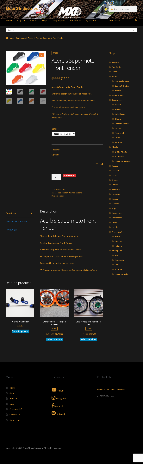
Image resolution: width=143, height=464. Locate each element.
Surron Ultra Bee (122, 86)
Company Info (58, 20)
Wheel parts (117, 250)
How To (33, 20)
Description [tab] (11, 213)
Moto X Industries (22, 8)
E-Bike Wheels (118, 95)
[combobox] (71, 30)
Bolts (117, 255)
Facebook (58, 406)
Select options (20, 331)
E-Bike (114, 76)
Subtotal (56, 149)
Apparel (115, 166)
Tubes (114, 71)
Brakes (118, 109)
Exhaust (115, 203)
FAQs (44, 20)
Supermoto (21, 38)
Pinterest (60, 414)
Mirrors (115, 199)
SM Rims (118, 142)
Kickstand (119, 133)
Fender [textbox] (70, 30)
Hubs (117, 264)
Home (9, 20)
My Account (91, 20)
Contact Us (75, 20)
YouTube (61, 390)
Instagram (60, 398)
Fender (31, 38)
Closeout (116, 170)
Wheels (118, 104)
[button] (41, 55)
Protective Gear (118, 232)
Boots (117, 236)
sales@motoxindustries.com (111, 389)
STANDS (115, 62)
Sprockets (119, 260)
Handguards (117, 213)
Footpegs (116, 194)
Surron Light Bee (122, 81)
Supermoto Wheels (123, 161)
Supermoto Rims (122, 274)
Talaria (118, 90)
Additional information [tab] (17, 221)
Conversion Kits (122, 123)
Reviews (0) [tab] (11, 229)
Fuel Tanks (116, 67)
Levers (118, 137)
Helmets (118, 246)
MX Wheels (119, 156)
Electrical (116, 189)
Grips (114, 208)
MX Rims (118, 269)
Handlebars (117, 217)
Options (55, 154)
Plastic (72, 193)
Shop (19, 20)
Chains (118, 119)
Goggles (118, 241)
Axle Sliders (120, 114)
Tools (114, 175)
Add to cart (69, 175)
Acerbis (60, 196)
